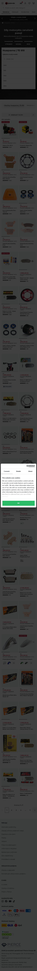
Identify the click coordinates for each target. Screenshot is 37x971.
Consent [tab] (6, 471)
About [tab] (30, 471)
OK (18, 503)
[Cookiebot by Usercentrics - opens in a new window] (26, 466)
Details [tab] (18, 471)
